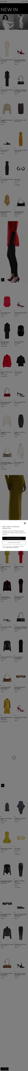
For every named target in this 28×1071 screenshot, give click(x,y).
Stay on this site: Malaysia (14, 542)
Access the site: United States (14, 538)
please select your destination (12, 547)
